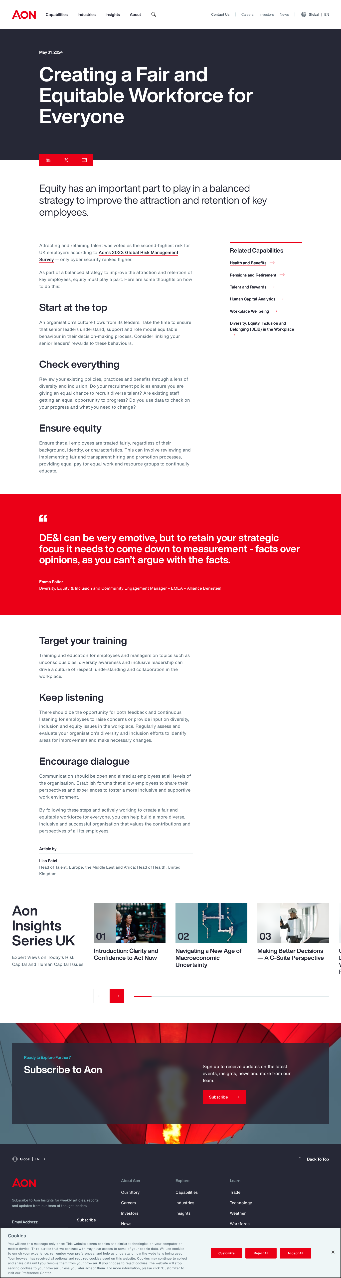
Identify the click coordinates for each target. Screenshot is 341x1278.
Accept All (295, 1253)
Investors (267, 14)
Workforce (240, 1224)
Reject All (261, 1253)
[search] (153, 14)
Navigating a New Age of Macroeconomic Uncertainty (208, 957)
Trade (235, 1192)
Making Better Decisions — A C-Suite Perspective (290, 954)
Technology (241, 1203)
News (284, 14)
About (135, 14)
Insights (113, 14)
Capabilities (57, 14)
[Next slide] (117, 996)
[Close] (333, 1252)
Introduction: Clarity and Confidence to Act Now (126, 954)
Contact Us (220, 14)
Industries (87, 14)
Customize (226, 1253)
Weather (238, 1213)
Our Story (130, 1192)
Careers (247, 14)
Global (319, 14)
